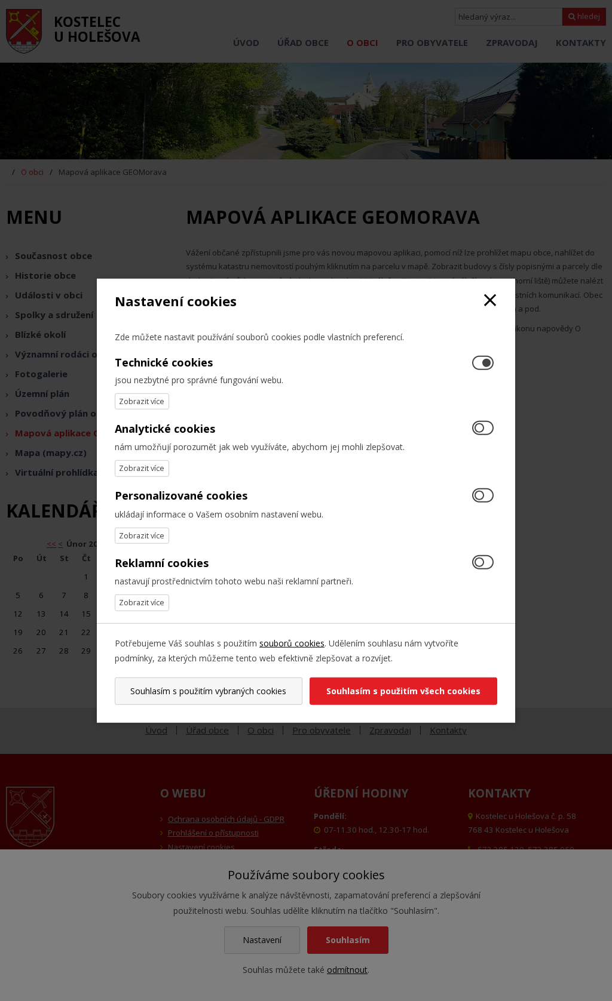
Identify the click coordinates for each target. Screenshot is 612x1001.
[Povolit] (483, 428)
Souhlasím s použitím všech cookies (403, 691)
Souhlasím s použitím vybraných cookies (208, 691)
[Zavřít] (490, 300)
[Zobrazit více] (142, 401)
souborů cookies (292, 642)
